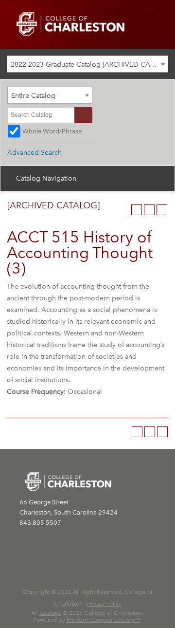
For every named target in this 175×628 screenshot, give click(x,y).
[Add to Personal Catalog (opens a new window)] (136, 209)
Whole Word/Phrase (52, 131)
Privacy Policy (104, 603)
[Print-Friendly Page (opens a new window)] (149, 209)
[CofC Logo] (70, 23)
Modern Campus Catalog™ (103, 619)
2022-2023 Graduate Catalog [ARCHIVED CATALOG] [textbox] (89, 64)
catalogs (50, 613)
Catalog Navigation (46, 178)
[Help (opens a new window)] (162, 209)
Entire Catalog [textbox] (33, 96)
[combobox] (87, 64)
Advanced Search (34, 152)
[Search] (83, 115)
